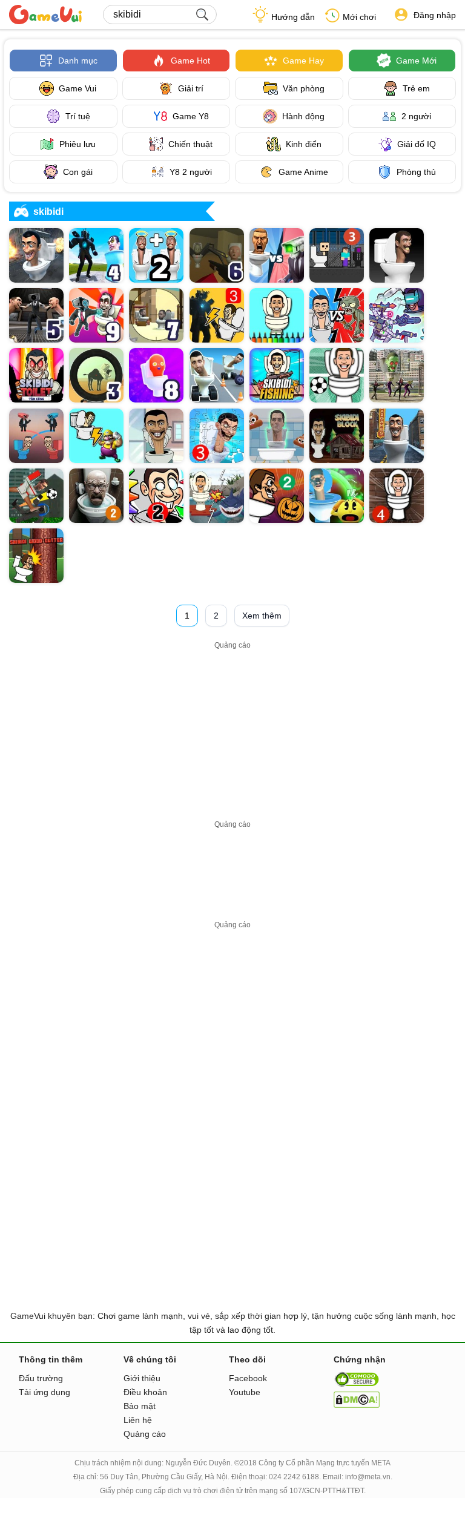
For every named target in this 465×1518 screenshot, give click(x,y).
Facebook (248, 1378)
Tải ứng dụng (44, 1392)
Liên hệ (138, 1420)
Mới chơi (359, 17)
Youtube (244, 1392)
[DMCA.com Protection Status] (357, 1405)
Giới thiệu (142, 1378)
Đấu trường (41, 1378)
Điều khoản (145, 1392)
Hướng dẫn (293, 17)
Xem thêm (262, 615)
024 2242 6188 (294, 1477)
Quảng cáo (145, 1434)
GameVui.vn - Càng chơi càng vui (45, 14)
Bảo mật (140, 1406)
